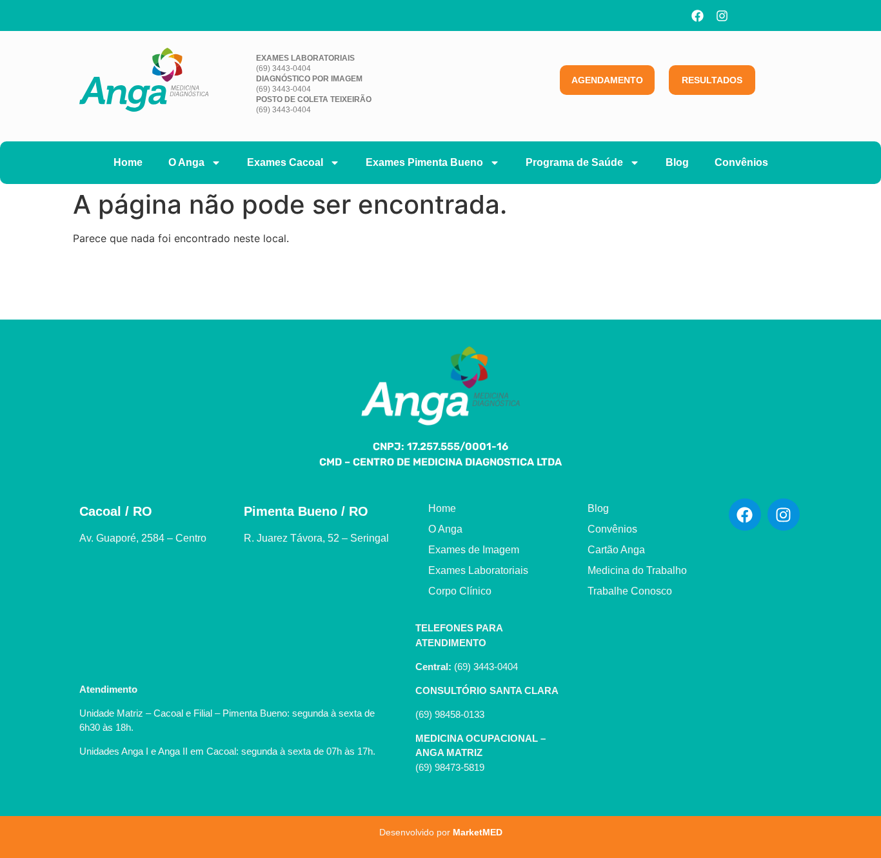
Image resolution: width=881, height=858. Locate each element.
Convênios (741, 162)
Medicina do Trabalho (637, 570)
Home (128, 162)
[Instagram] (722, 15)
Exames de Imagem (473, 549)
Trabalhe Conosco (630, 591)
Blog (677, 162)
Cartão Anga (616, 549)
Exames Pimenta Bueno (424, 162)
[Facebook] (698, 15)
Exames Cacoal (285, 162)
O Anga (186, 162)
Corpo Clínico (459, 591)
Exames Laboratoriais (478, 570)
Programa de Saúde (574, 162)
